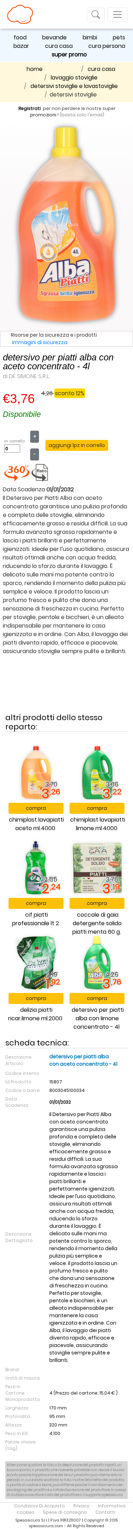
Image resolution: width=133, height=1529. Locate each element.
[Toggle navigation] (96, 14)
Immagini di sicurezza (39, 342)
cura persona (106, 46)
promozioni (43, 115)
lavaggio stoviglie (74, 77)
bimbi (90, 37)
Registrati (29, 108)
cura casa (59, 46)
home (35, 69)
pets (119, 37)
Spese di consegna (65, 1512)
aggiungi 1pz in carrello (77, 445)
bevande (54, 37)
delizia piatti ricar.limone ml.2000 (35, 1014)
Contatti (105, 1512)
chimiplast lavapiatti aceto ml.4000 (36, 824)
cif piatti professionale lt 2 (35, 919)
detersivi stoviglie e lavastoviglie (74, 86)
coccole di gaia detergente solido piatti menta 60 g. (97, 923)
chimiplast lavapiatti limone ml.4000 (97, 824)
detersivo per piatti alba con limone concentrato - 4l (98, 1018)
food (20, 37)
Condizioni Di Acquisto (39, 1506)
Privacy (81, 1506)
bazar (21, 46)
